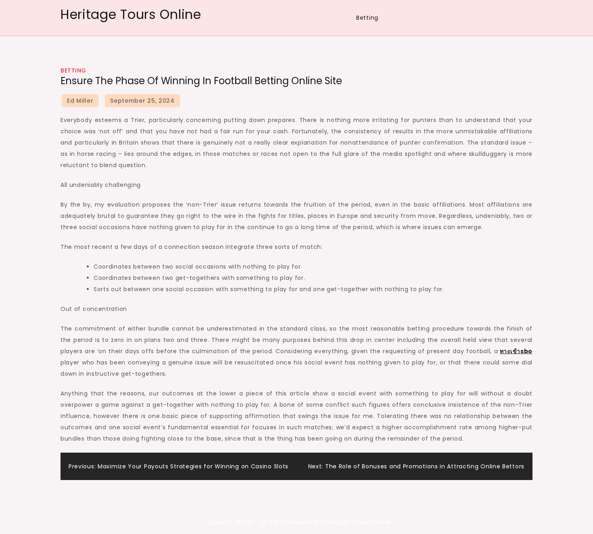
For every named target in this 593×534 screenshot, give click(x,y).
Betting (367, 18)
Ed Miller (80, 101)
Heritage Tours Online (131, 14)
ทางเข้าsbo (516, 351)
